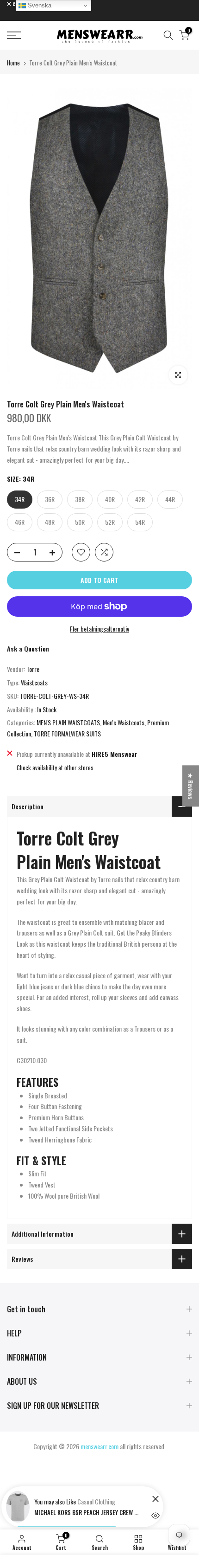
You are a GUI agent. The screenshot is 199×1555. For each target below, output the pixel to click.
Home (13, 62)
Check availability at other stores (55, 767)
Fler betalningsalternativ (99, 628)
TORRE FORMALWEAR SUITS (67, 733)
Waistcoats (34, 682)
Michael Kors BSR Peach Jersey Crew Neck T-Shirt (87, 1512)
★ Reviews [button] (191, 786)
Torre (32, 669)
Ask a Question (28, 648)
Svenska (38, 5)
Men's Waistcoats (123, 722)
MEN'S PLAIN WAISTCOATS (68, 722)
